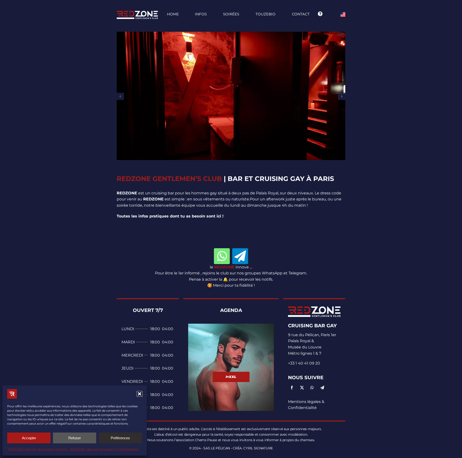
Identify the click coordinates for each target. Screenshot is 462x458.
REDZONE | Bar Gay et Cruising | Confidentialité (104, 449)
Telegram (297, 273)
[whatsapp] (222, 256)
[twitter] (302, 387)
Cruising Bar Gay (312, 325)
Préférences (120, 438)
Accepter (29, 438)
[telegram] (240, 256)
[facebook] (292, 387)
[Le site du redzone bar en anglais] (342, 14)
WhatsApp (272, 273)
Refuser (74, 438)
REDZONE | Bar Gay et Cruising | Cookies (37, 449)
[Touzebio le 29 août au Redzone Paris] (314, 308)
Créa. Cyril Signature (253, 448)
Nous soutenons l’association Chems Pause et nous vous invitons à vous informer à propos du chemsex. (231, 440)
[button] (139, 393)
